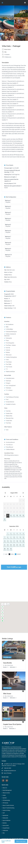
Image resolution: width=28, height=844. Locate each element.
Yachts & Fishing (6, 810)
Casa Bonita (7, 663)
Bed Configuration (11, 197)
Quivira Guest (6, 825)
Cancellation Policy (8, 453)
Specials (5, 797)
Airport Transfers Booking (8, 807)
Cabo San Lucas (11, 270)
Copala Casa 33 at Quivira (12, 724)
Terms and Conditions (12, 439)
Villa (5, 52)
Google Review (6, 828)
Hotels (4, 795)
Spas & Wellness (6, 820)
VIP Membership (6, 800)
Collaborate (5, 830)
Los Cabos (9, 272)
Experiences (5, 815)
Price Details (9, 165)
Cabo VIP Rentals (7, 773)
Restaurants (5, 818)
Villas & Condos (6, 792)
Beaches (5, 823)
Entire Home (7, 49)
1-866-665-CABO (7, 768)
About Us (5, 787)
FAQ (4, 833)
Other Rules (7, 458)
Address (8, 267)
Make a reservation (21, 841)
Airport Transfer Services (8, 805)
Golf (4, 812)
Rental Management (7, 790)
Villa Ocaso (7, 694)
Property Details (10, 291)
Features (8, 317)
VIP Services (5, 802)
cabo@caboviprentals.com (10, 770)
